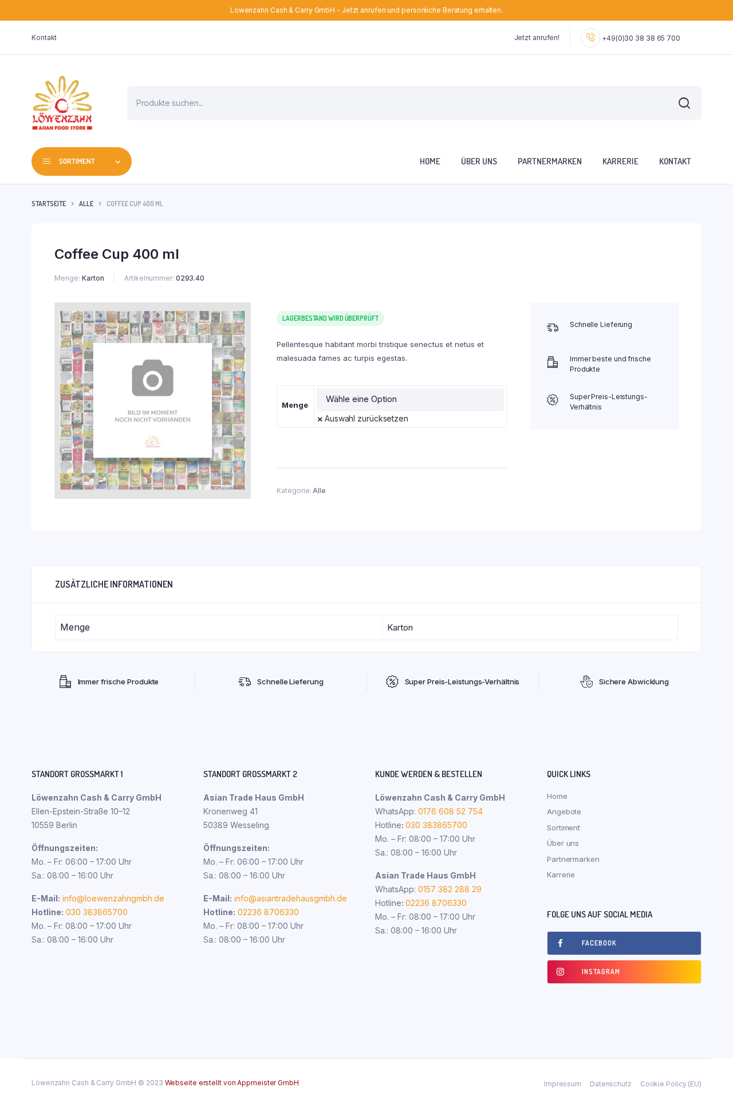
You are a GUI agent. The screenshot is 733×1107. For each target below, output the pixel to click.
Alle (86, 203)
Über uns (479, 161)
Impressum (562, 1084)
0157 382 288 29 (449, 889)
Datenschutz (611, 1084)
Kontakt (44, 37)
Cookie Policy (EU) (671, 1084)
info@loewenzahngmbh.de (113, 898)
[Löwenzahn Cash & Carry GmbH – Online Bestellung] (62, 102)
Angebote (564, 811)
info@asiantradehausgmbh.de (290, 898)
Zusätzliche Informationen (114, 584)
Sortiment (563, 827)
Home (430, 161)
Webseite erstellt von (232, 1082)
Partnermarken (550, 161)
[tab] (114, 584)
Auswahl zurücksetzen (366, 418)
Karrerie (620, 161)
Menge (295, 404)
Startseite (48, 203)
